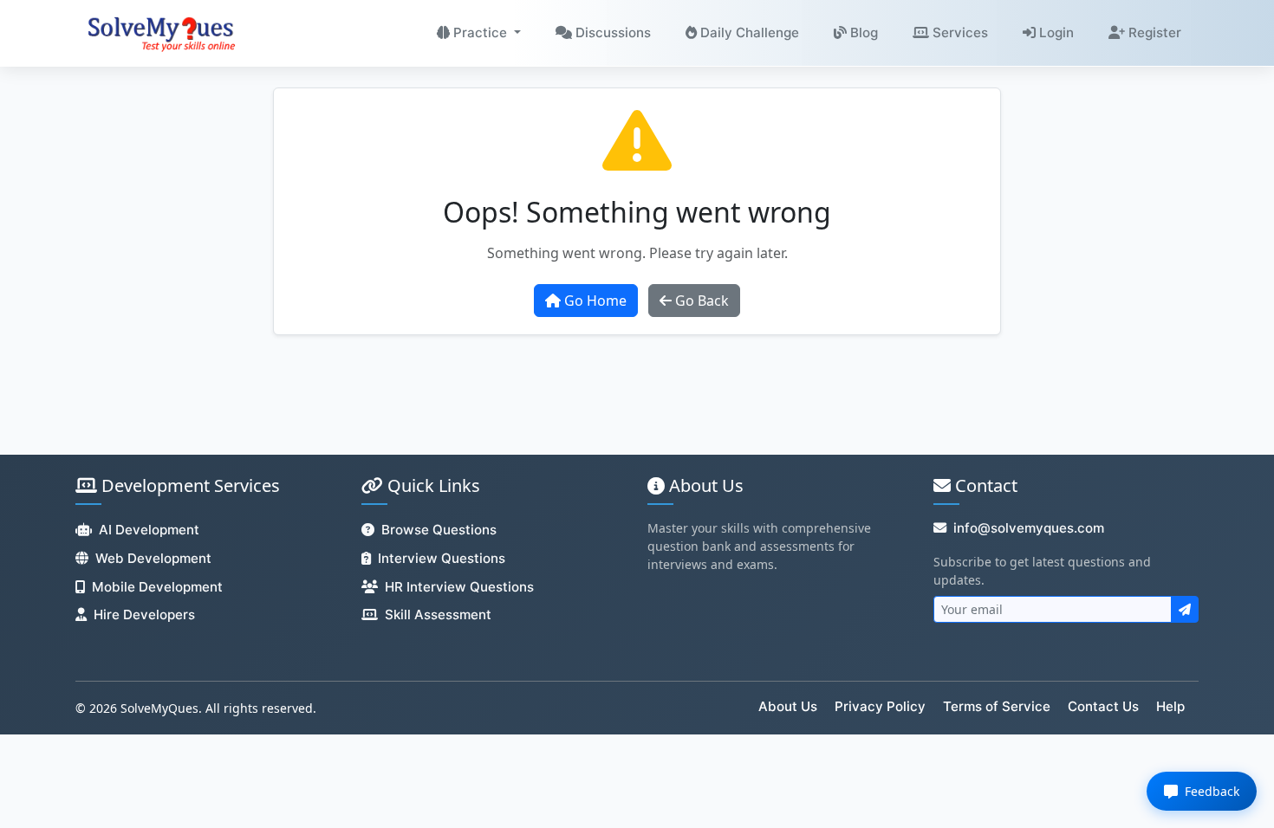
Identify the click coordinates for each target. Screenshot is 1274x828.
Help (1170, 706)
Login (1055, 32)
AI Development (149, 529)
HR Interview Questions (459, 587)
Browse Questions (439, 529)
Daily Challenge (748, 32)
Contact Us (1103, 706)
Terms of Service (996, 706)
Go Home (594, 300)
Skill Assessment (438, 614)
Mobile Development (157, 587)
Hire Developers (144, 614)
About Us (787, 706)
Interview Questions (441, 558)
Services (958, 32)
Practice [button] (480, 32)
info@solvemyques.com (1028, 528)
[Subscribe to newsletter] (1185, 609)
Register (1153, 32)
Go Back (700, 300)
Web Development (153, 558)
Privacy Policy (880, 706)
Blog (862, 32)
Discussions (611, 32)
